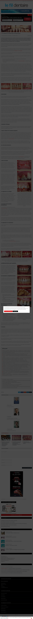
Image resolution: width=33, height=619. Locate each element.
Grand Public (15, 311)
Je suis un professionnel (8, 311)
